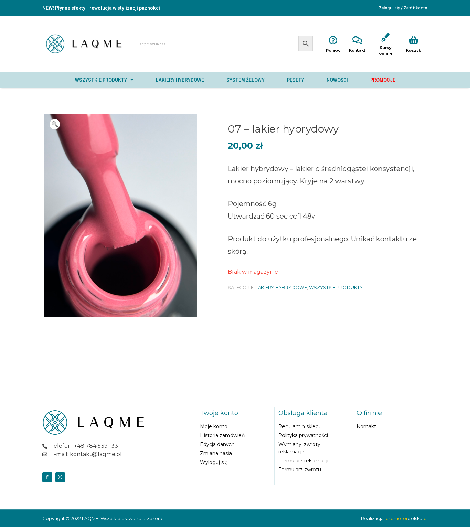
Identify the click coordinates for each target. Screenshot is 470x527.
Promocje (382, 79)
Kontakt (357, 50)
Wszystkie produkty (101, 79)
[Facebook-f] (47, 477)
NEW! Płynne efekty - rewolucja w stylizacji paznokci (101, 8)
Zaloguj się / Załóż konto (403, 8)
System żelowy (245, 79)
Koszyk (413, 50)
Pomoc (333, 50)
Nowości (337, 79)
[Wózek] (392, 443)
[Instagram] (60, 477)
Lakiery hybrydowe (180, 79)
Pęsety (295, 79)
